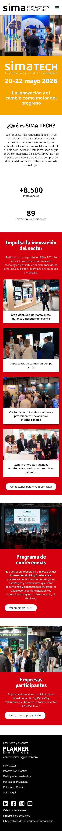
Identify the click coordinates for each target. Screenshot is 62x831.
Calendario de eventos (16, 810)
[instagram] (21, 804)
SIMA (14, 7)
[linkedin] (5, 804)
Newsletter (9, 765)
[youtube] (30, 804)
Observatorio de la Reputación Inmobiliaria (28, 821)
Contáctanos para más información (31, 486)
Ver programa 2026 (20, 607)
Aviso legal (9, 792)
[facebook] (13, 804)
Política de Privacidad (15, 781)
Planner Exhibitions (16, 750)
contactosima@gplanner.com (20, 757)
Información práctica (15, 771)
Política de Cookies (14, 787)
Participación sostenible (17, 776)
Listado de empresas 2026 (25, 715)
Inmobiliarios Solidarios (16, 815)
